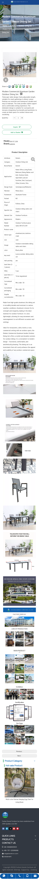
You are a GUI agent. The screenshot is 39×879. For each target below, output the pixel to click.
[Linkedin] (7, 828)
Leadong (34, 870)
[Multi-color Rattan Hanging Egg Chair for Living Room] (19, 782)
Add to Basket (16, 132)
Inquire (15, 127)
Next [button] (33, 782)
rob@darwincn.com (11, 854)
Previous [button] (6, 782)
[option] (19, 786)
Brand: (6, 144)
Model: (7, 141)
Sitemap (17, 870)
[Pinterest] (17, 828)
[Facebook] (3, 828)
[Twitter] (10, 828)
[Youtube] (14, 828)
